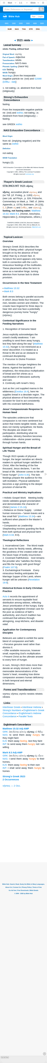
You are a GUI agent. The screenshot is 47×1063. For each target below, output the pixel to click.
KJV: (5, 741)
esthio (20, 112)
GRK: (5, 731)
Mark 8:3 (14, 214)
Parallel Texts (26, 716)
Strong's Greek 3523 (14, 776)
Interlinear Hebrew (31, 707)
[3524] (43, 480)
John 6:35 (24, 474)
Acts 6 (6, 596)
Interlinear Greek (11, 707)
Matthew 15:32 (11, 288)
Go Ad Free (4, 1057)
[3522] (3, 480)
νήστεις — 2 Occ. (12, 785)
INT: (5, 744)
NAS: (5, 735)
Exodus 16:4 (21, 391)
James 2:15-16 (18, 507)
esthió (15, 144)
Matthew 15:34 (26, 516)
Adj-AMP (24, 728)
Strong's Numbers (12, 710)
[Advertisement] (23, 846)
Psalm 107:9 (9, 567)
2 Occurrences (11, 779)
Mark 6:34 (8, 535)
